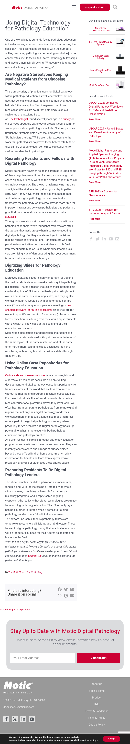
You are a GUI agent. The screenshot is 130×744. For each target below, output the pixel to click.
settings (93, 740)
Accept (111, 738)
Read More (95, 119)
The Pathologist (18, 119)
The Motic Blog (34, 572)
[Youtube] (32, 719)
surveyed (10, 216)
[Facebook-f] (6, 719)
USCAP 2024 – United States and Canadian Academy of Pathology (106, 132)
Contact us (34, 555)
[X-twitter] (15, 719)
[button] (115, 7)
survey (67, 119)
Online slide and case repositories (25, 375)
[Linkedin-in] (23, 719)
